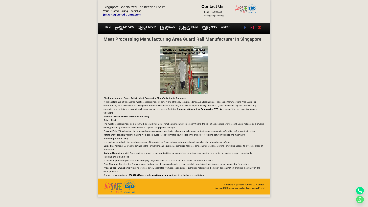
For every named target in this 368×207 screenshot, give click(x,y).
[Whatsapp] (360, 199)
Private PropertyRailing (147, 27)
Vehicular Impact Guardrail (188, 27)
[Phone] (360, 190)
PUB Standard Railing (167, 27)
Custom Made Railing (209, 27)
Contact (225, 26)
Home (108, 26)
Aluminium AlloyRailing (124, 27)
